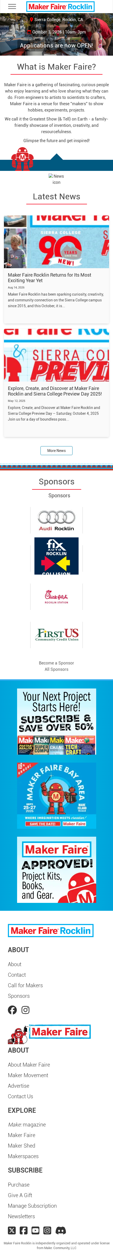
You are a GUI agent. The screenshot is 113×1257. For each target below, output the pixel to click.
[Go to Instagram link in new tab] (25, 1010)
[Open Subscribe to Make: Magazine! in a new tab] (56, 721)
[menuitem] (56, 964)
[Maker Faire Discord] (60, 1230)
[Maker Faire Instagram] (47, 1230)
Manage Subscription (32, 1206)
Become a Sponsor (56, 663)
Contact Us (20, 1096)
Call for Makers (25, 985)
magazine (27, 1124)
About (14, 964)
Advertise (18, 1086)
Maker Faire (21, 1135)
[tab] (56, 575)
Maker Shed (21, 1146)
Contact (17, 975)
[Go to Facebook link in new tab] (13, 1010)
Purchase (18, 1185)
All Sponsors (56, 669)
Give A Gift (20, 1195)
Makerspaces (23, 1156)
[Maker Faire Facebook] (24, 1230)
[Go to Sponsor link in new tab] (56, 520)
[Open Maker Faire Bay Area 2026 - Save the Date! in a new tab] (56, 795)
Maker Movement (28, 1075)
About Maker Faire (29, 1065)
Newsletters (21, 1216)
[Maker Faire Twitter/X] (12, 1230)
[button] (5, 34)
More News (56, 451)
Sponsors (19, 996)
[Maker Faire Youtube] (35, 1230)
